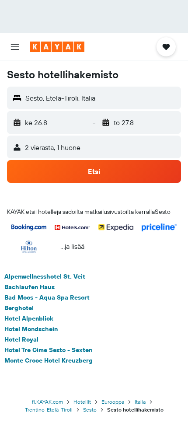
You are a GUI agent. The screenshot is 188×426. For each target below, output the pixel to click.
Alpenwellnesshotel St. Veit (44, 276)
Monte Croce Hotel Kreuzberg (48, 360)
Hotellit (82, 401)
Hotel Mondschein (31, 329)
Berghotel (19, 308)
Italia (140, 401)
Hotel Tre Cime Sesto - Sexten (48, 350)
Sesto (90, 409)
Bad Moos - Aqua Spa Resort (47, 297)
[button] (14, 46)
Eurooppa (112, 401)
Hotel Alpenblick (28, 318)
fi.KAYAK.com (47, 401)
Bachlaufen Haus (29, 287)
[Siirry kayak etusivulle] (57, 47)
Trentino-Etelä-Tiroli (49, 409)
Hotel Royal (21, 339)
